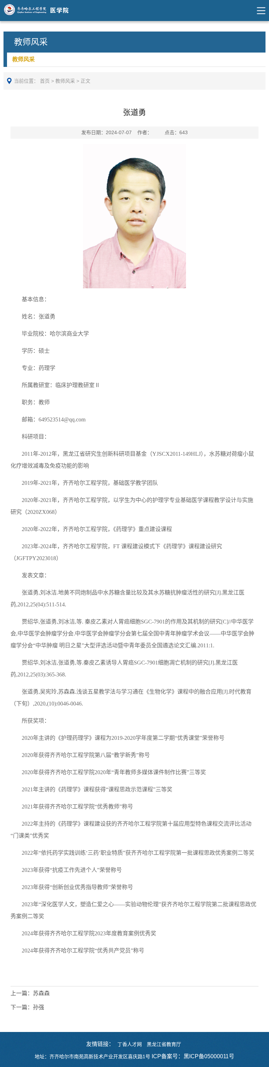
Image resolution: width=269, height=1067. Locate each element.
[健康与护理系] (43, 11)
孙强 (27, 1007)
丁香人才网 (129, 1044)
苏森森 (30, 993)
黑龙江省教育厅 (164, 1044)
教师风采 (23, 59)
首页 (45, 81)
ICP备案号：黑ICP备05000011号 (193, 1056)
